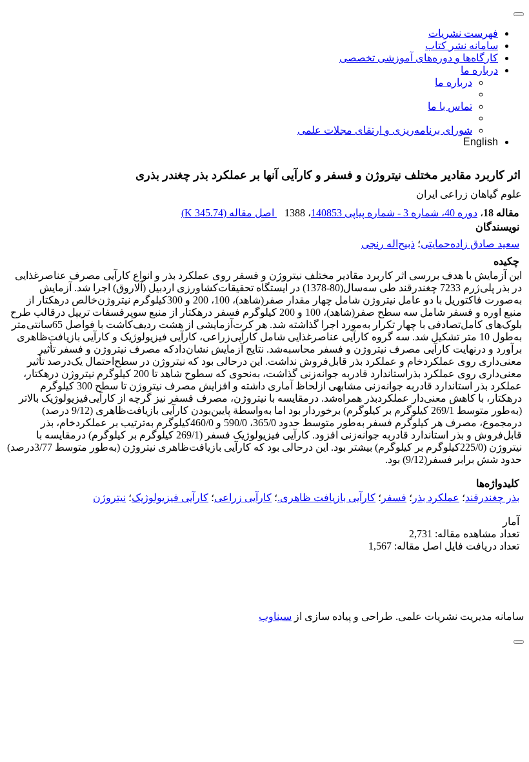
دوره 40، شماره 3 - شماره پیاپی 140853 (394, 212)
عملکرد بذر (435, 497)
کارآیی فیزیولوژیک (170, 497)
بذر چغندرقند (492, 497)
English (480, 141)
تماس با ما (450, 106)
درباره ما (479, 70)
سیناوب (275, 616)
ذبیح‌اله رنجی (388, 243)
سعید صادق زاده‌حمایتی (470, 243)
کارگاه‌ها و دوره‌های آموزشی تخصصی (418, 57)
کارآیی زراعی (243, 497)
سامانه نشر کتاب (461, 45)
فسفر (393, 497)
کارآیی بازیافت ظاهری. (326, 497)
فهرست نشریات (463, 33)
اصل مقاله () (229, 212)
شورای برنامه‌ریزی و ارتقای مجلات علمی (384, 130)
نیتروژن (109, 497)
